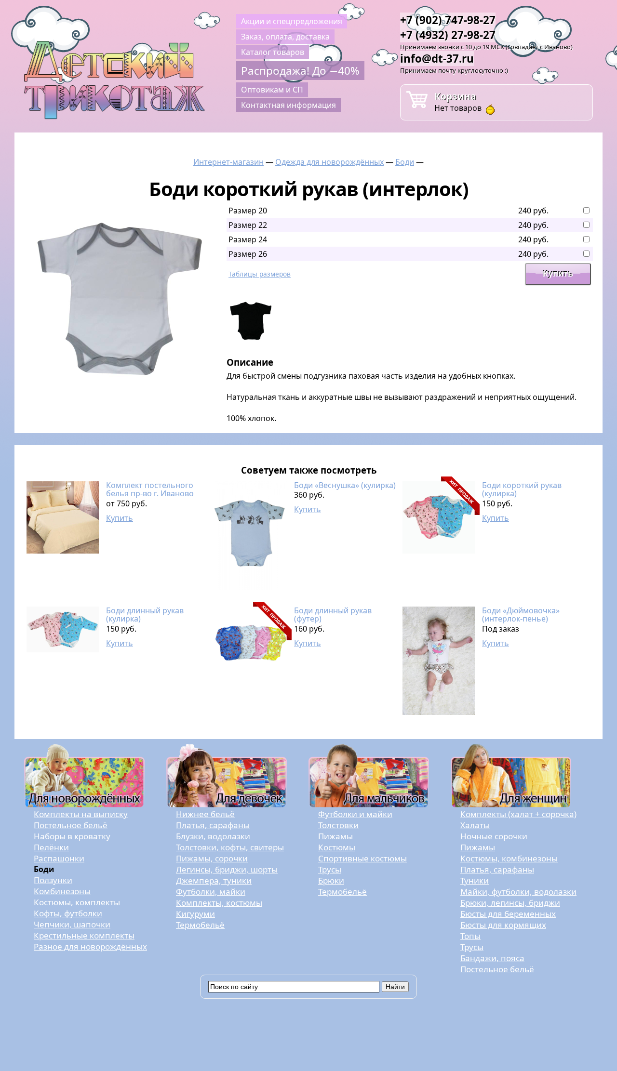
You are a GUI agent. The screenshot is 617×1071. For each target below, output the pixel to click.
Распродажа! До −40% (300, 70)
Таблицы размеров (259, 273)
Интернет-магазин (228, 162)
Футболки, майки (210, 891)
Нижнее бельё (205, 814)
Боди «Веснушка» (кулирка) (345, 485)
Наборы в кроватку (72, 836)
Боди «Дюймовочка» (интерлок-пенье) (521, 614)
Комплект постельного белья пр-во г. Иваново (150, 489)
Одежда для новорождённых (329, 162)
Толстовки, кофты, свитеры (230, 847)
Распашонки (59, 858)
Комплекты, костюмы (219, 902)
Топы (470, 935)
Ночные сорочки (493, 836)
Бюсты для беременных (508, 913)
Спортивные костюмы (362, 858)
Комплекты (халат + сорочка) (518, 814)
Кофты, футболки (68, 913)
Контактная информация (288, 105)
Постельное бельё (70, 825)
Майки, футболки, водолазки (518, 891)
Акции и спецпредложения (291, 21)
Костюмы (336, 847)
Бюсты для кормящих (503, 924)
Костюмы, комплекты (77, 902)
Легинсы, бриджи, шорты (227, 869)
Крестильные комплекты (84, 935)
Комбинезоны (62, 891)
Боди (404, 162)
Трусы (329, 869)
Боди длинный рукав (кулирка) (145, 614)
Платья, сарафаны (213, 825)
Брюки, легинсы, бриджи (510, 902)
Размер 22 (247, 225)
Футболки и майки (355, 814)
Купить (119, 518)
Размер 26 (247, 254)
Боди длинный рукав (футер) (333, 614)
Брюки (331, 880)
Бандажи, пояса (492, 958)
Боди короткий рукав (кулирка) (522, 489)
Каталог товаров (272, 52)
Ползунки (53, 880)
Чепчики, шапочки (72, 924)
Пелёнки (51, 847)
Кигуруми (195, 913)
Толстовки (338, 825)
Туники (474, 880)
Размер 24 (247, 239)
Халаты (475, 825)
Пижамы (335, 836)
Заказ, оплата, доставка (285, 36)
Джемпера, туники (214, 880)
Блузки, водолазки (213, 836)
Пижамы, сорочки (212, 858)
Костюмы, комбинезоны (509, 858)
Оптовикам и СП (272, 89)
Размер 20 (247, 210)
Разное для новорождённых (90, 946)
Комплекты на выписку (81, 814)
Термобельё (200, 924)
